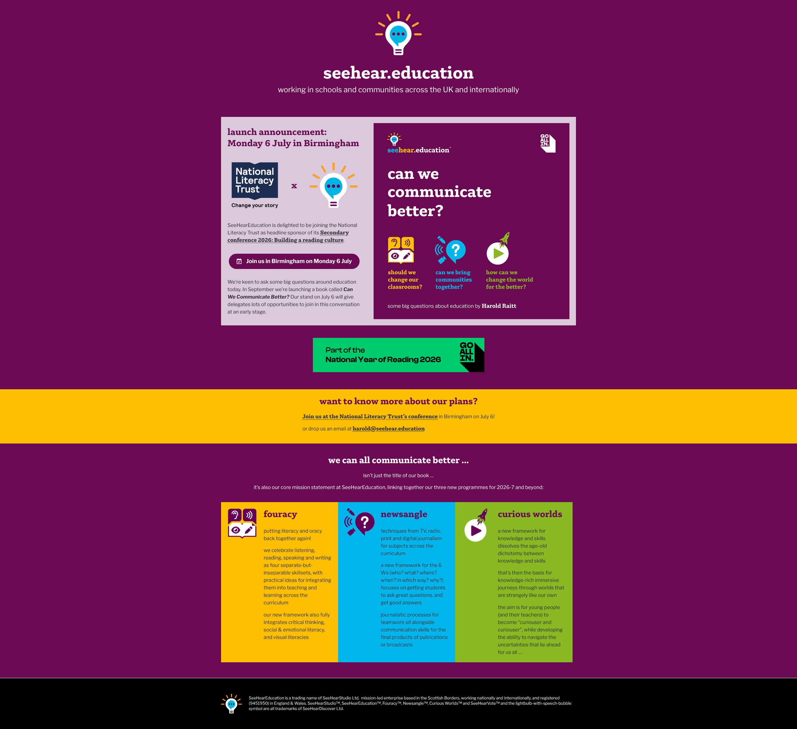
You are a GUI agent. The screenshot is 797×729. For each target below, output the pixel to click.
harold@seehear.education (389, 428)
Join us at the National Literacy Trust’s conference (369, 416)
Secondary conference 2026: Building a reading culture (288, 236)
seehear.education (398, 72)
